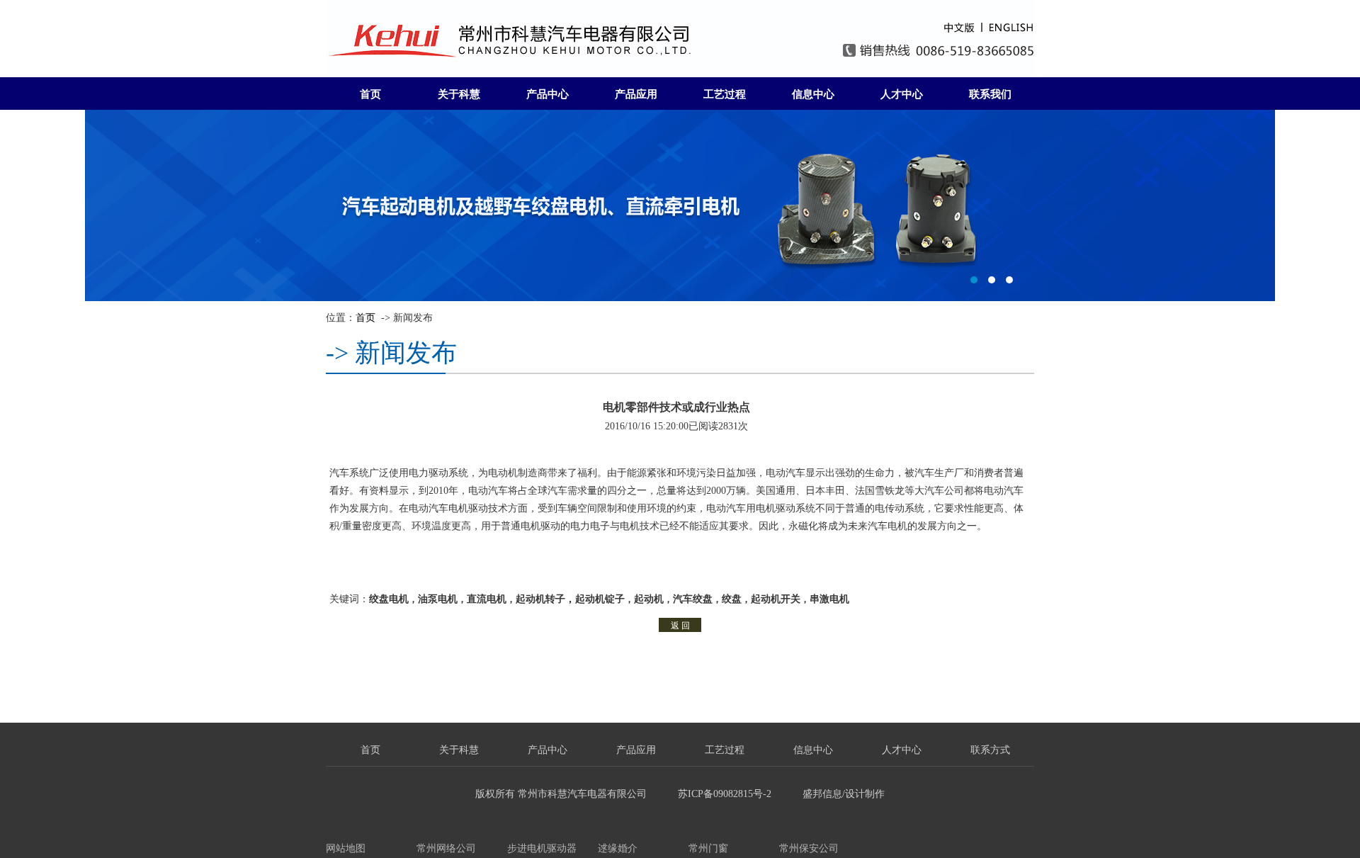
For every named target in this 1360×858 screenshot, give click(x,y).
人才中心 (901, 94)
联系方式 (990, 750)
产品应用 (636, 94)
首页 (370, 94)
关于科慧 (459, 94)
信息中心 (813, 94)
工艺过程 (724, 94)
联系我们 (990, 94)
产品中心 (547, 94)
